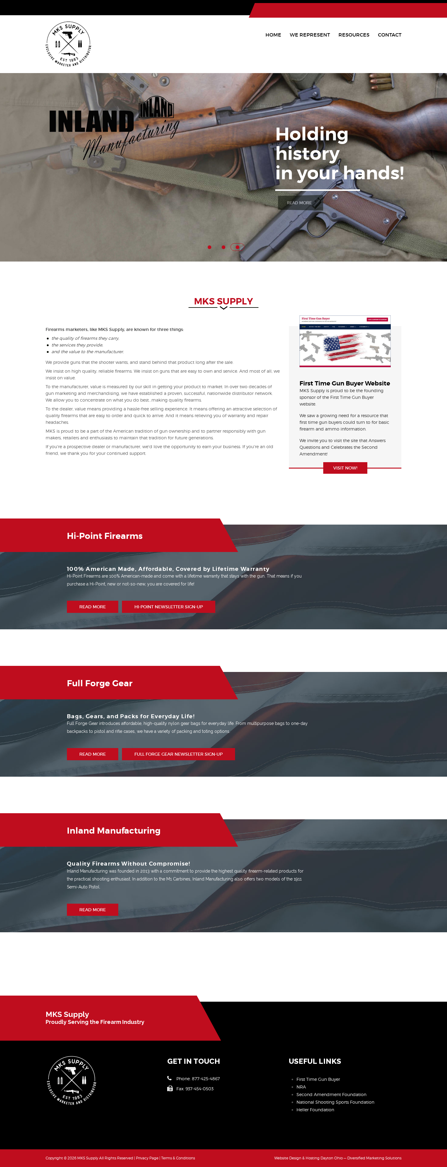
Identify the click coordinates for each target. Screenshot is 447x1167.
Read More (299, 203)
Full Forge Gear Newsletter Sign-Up (178, 754)
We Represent (310, 35)
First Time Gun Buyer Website (345, 383)
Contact (389, 35)
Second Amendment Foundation (331, 1094)
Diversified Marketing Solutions (374, 1158)
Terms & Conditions (178, 1158)
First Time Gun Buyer (318, 1079)
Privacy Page (147, 1158)
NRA (301, 1086)
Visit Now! (345, 468)
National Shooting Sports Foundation (335, 1102)
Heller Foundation (315, 1109)
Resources (353, 35)
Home (273, 35)
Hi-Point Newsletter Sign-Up (168, 607)
